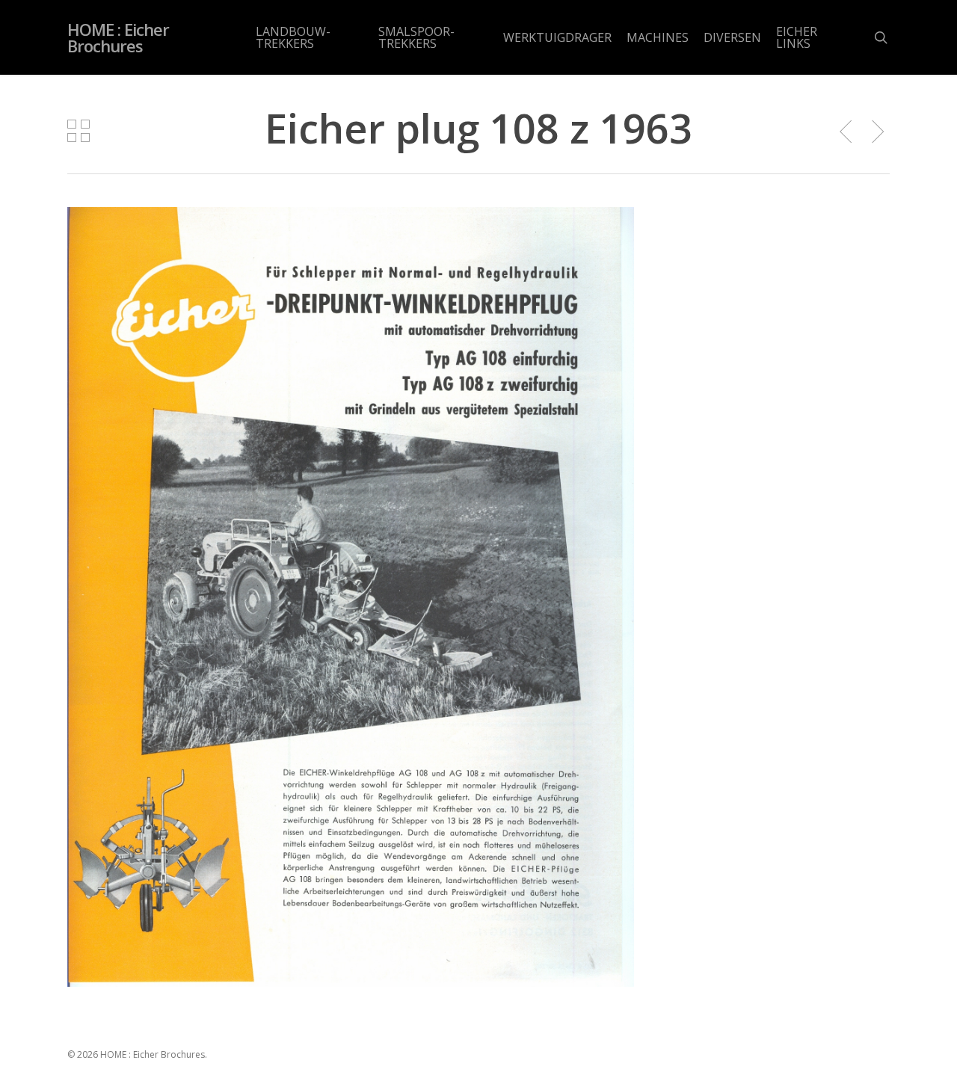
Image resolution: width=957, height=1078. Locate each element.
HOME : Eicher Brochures (118, 37)
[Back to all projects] (78, 131)
